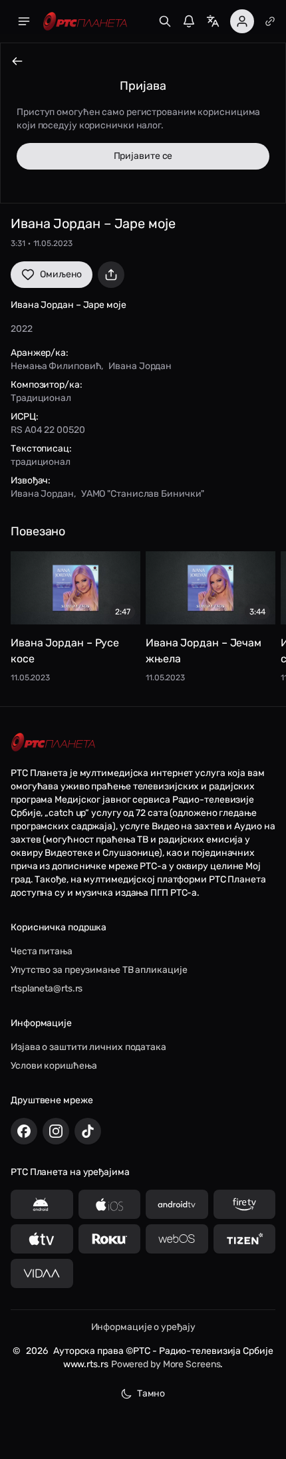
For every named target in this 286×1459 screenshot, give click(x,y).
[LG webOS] (177, 1239)
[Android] (42, 1204)
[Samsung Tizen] (245, 1239)
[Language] (213, 21)
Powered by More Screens (166, 1364)
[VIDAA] (42, 1273)
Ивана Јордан (140, 366)
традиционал (41, 461)
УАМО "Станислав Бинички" (143, 493)
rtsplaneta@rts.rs (46, 988)
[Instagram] (56, 1131)
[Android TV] (177, 1204)
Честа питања (41, 951)
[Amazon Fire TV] (245, 1204)
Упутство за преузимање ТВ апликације (99, 970)
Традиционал (41, 398)
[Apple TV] (42, 1239)
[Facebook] (24, 1131)
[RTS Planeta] (85, 21)
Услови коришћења (53, 1065)
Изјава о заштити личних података (88, 1047)
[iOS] (109, 1204)
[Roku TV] (109, 1239)
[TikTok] (87, 1131)
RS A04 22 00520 (48, 430)
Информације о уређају (143, 1327)
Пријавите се (143, 156)
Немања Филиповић (56, 366)
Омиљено (61, 274)
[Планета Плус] (270, 21)
